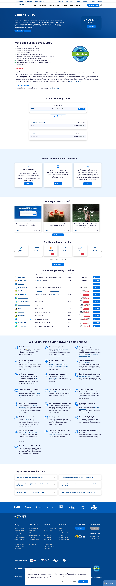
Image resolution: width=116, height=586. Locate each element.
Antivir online (47, 539)
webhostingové (53, 364)
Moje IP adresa (48, 542)
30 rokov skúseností (62, 349)
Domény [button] (34, 5)
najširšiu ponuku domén (61, 363)
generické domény (19, 30)
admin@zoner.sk (40, 1)
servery (51, 366)
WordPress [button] (51, 5)
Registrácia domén (19, 528)
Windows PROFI (22, 326)
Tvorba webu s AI (19, 542)
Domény (17, 230)
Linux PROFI (21, 315)
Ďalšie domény (58, 264)
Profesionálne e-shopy (21, 537)
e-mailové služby (62, 364)
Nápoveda (85, 1)
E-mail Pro (21, 294)
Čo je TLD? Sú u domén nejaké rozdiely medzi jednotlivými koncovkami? (32, 484)
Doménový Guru (53, 392)
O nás (60, 528)
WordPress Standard (24, 301)
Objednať (91, 26)
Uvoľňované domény (49, 546)
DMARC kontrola (33, 542)
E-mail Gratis (22, 280)
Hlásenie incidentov (64, 539)
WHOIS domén (48, 544)
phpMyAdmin (47, 535)
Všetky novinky (58, 235)
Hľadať (100, 1)
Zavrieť (63, 581)
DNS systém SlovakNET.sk (32, 433)
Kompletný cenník (57, 116)
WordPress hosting (19, 530)
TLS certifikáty (66, 366)
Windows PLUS (22, 322)
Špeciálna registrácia (84, 376)
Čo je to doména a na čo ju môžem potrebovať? (29, 477)
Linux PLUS (21, 312)
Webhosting (18, 533)
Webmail (78, 1)
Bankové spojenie (63, 537)
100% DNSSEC (32, 533)
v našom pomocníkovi (75, 81)
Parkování (21, 284)
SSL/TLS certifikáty (19, 539)
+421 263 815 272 (19, 1)
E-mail (20, 291)
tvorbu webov (57, 366)
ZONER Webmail (48, 530)
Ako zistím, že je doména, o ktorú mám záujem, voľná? (31, 492)
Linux (19, 308)
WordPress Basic (23, 298)
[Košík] (100, 5)
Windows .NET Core (23, 319)
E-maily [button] (59, 5)
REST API (27, 419)
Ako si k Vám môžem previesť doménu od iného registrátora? (77, 477)
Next (101, 252)
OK (83, 581)
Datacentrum (33, 530)
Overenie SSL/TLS (48, 537)
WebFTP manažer (49, 533)
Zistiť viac (28, 184)
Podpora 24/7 (95, 534)
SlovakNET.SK (59, 341)
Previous (14, 252)
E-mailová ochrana (34, 528)
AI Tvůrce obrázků (19, 544)
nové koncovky (27, 30)
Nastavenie (73, 581)
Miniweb (39, 280)
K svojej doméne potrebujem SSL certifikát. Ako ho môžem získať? (79, 492)
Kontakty (93, 1)
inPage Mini (21, 277)
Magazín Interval (69, 1)
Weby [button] (65, 5)
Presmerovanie (22, 287)
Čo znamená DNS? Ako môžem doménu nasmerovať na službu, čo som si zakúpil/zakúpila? (79, 484)
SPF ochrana (32, 537)
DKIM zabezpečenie (34, 535)
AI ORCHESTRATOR (19, 546)
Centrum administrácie (50, 528)
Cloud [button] (71, 5)
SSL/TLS (78, 5)
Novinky (61, 1)
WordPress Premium (24, 305)
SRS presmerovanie (34, 539)
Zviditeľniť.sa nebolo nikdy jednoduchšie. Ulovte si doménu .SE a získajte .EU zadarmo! (86, 225)
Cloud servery (18, 548)
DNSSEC (87, 363)
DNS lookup (47, 548)
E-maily (17, 535)
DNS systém (32, 544)
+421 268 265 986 (30, 1)
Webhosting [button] (42, 5)
